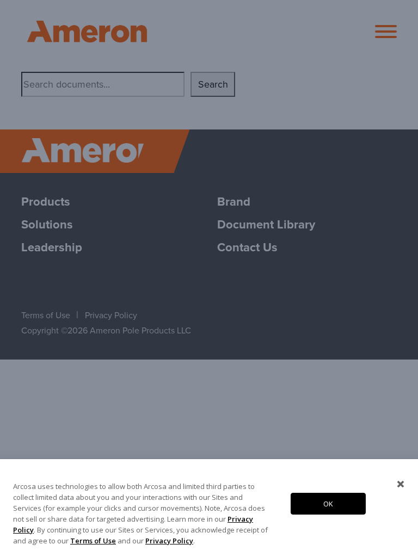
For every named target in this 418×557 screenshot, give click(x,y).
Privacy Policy (169, 541)
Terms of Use (93, 541)
